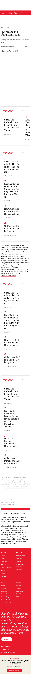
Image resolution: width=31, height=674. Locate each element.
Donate (6, 639)
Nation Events (5, 594)
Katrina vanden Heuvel (7, 46)
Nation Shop (5, 597)
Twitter (18, 588)
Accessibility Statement (8, 652)
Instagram (19, 591)
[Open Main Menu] (3, 12)
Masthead (19, 558)
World (3, 558)
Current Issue (20, 556)
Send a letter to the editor (8, 502)
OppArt (3, 570)
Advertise (4, 591)
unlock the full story (14, 670)
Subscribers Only (16, 658)
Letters (3, 576)
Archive (18, 561)
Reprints (19, 569)
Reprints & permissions (8, 504)
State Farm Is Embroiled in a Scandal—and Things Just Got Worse (11, 124)
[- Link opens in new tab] (24, 513)
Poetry (3, 573)
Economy (4, 561)
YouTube (19, 594)
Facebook (19, 585)
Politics (3, 556)
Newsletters (5, 606)
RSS (17, 597)
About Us (4, 585)
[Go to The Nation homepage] (15, 13)
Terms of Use (5, 650)
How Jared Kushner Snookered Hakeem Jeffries (11, 211)
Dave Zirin (7, 201)
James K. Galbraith (10, 235)
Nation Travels (5, 600)
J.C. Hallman (8, 134)
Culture (3, 564)
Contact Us (4, 588)
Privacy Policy (5, 647)
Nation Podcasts (6, 603)
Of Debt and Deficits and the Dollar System (11, 228)
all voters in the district (8, 276)
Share (26, 46)
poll (13, 247)
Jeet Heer (7, 218)
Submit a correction (7, 500)
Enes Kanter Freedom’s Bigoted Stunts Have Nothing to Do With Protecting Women (11, 190)
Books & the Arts (6, 567)
